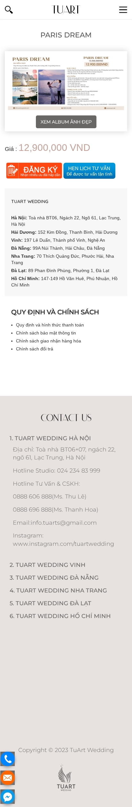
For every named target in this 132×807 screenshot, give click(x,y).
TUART (66, 9)
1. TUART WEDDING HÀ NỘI (50, 438)
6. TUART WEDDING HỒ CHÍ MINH (60, 616)
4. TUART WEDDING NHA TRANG (58, 590)
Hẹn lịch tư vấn (89, 171)
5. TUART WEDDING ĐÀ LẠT (50, 603)
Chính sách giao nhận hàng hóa (48, 340)
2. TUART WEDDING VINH (48, 564)
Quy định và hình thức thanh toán (50, 324)
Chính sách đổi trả (34, 348)
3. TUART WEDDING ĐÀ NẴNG (54, 577)
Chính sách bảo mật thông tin (46, 332)
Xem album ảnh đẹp (66, 122)
